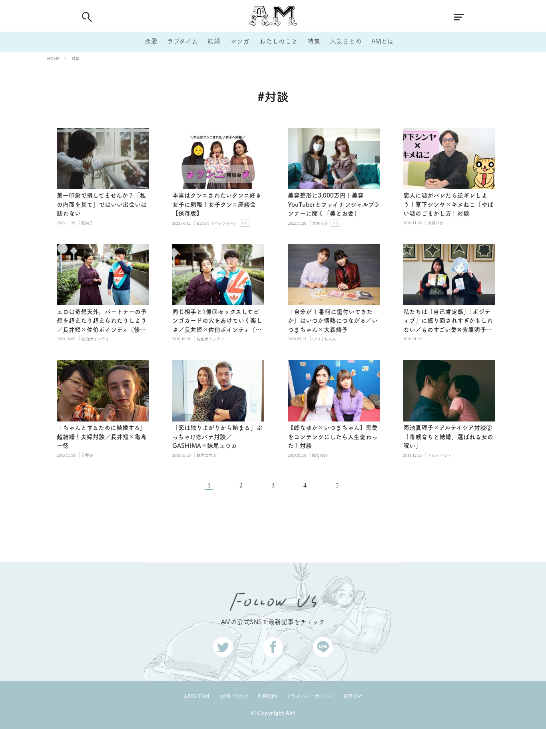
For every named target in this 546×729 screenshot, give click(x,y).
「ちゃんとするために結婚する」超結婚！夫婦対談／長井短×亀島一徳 (102, 437)
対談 (76, 58)
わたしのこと (278, 41)
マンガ (239, 41)
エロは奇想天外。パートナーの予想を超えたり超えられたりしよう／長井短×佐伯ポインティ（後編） (102, 322)
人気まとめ (346, 41)
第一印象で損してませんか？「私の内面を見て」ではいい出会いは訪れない (102, 204)
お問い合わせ (233, 696)
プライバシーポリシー (310, 696)
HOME (53, 58)
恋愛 (151, 41)
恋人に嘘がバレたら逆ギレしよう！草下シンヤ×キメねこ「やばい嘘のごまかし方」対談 (448, 204)
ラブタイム (182, 41)
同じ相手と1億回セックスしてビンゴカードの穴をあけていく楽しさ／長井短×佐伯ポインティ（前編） (217, 322)
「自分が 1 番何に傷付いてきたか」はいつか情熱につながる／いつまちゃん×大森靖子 (333, 321)
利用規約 (267, 696)
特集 (313, 41)
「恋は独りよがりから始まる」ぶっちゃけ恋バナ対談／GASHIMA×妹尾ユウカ (217, 437)
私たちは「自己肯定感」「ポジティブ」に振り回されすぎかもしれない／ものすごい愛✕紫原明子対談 (448, 322)
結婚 (213, 41)
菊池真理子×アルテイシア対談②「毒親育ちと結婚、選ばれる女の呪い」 (448, 437)
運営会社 (353, 696)
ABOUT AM (196, 696)
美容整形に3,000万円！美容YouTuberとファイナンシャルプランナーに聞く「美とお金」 (334, 204)
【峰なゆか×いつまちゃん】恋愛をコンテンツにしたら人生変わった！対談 (333, 437)
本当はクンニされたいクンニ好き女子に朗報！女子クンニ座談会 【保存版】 (216, 204)
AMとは (382, 41)
